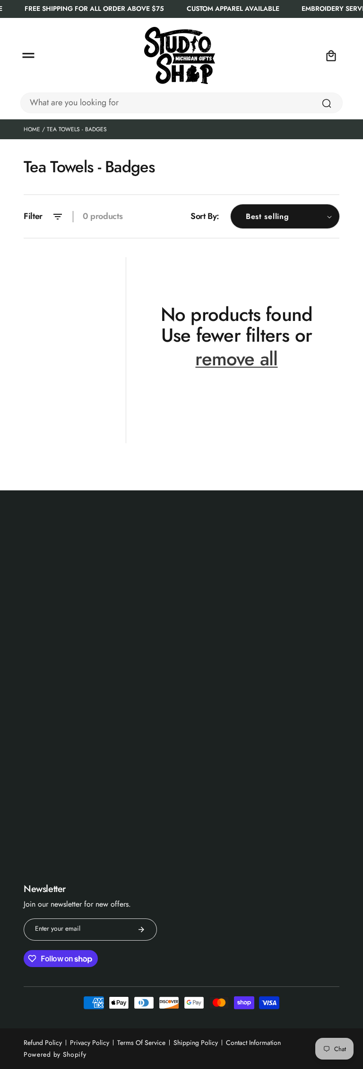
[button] (28, 55)
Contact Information (253, 1042)
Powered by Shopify (55, 1054)
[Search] (326, 103)
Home (32, 129)
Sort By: (204, 216)
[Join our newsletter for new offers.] (141, 929)
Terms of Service (141, 1042)
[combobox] (181, 102)
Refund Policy (43, 1042)
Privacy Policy (89, 1042)
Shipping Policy (195, 1042)
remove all (236, 358)
